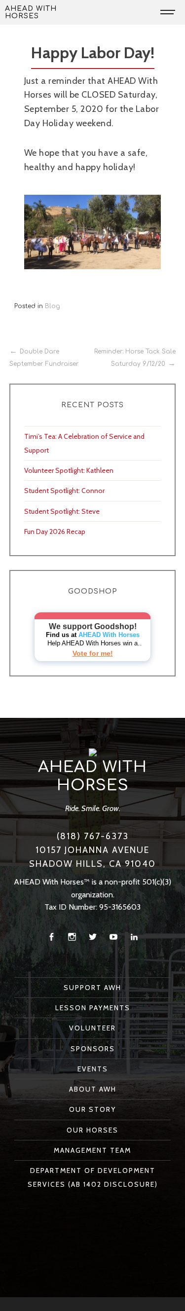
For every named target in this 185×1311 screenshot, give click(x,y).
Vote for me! (93, 653)
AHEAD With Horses (31, 12)
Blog (52, 306)
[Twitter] (92, 937)
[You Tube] (113, 937)
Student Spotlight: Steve (62, 511)
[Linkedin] (134, 937)
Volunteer (92, 1028)
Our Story (92, 1109)
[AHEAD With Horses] (93, 752)
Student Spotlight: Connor (64, 490)
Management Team (92, 1150)
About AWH (92, 1089)
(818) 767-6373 (93, 836)
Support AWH (92, 987)
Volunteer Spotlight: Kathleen (68, 470)
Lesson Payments (92, 1007)
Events (92, 1068)
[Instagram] (72, 937)
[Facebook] (51, 937)
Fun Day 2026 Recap (54, 531)
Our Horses (92, 1130)
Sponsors (93, 1048)
